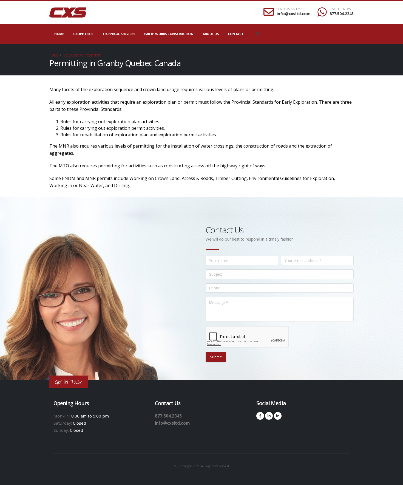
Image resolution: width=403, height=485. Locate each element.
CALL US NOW (340, 9)
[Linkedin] (269, 416)
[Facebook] (260, 416)
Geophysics (83, 34)
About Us (210, 34)
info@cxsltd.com (294, 13)
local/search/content (82, 55)
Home (59, 34)
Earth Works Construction (168, 34)
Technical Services (118, 34)
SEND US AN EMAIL (291, 9)
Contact (235, 34)
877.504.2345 (342, 13)
